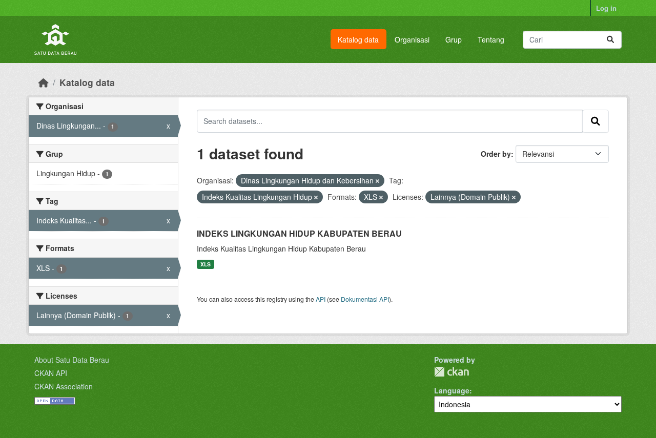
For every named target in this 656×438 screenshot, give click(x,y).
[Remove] (377, 181)
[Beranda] (43, 82)
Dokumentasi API (365, 299)
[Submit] (610, 40)
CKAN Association (63, 386)
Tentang (491, 39)
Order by (496, 154)
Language (451, 390)
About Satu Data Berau (71, 359)
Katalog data (358, 39)
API (320, 299)
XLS (205, 264)
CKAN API (50, 373)
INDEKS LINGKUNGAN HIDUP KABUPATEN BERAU (299, 233)
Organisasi (412, 39)
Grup (453, 39)
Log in (606, 8)
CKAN (451, 371)
